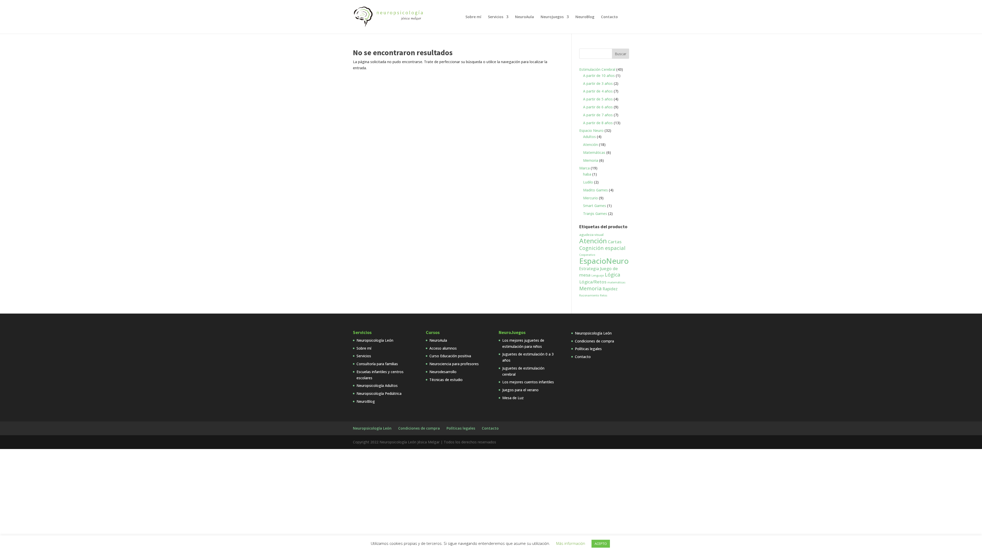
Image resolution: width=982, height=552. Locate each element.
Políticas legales (588, 348)
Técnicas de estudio (446, 379)
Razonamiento (589, 295)
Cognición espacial (602, 248)
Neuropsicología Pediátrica (378, 393)
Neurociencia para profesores (454, 363)
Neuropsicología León (374, 340)
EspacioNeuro (604, 261)
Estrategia (589, 268)
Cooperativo (587, 255)
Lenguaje (598, 275)
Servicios (495, 17)
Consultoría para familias (377, 363)
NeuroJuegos (552, 17)
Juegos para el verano (520, 389)
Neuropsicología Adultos (377, 385)
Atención (593, 240)
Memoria (590, 288)
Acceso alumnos (443, 348)
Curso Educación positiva (450, 355)
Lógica (612, 274)
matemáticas (616, 282)
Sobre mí (473, 17)
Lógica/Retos (592, 282)
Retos (603, 295)
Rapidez (610, 288)
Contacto (609, 17)
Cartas (614, 242)
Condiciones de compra (594, 341)
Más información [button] (570, 543)
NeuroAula (524, 17)
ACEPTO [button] (601, 543)
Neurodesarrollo (442, 371)
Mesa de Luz (513, 397)
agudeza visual (591, 234)
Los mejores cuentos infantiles (528, 381)
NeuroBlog (584, 17)
